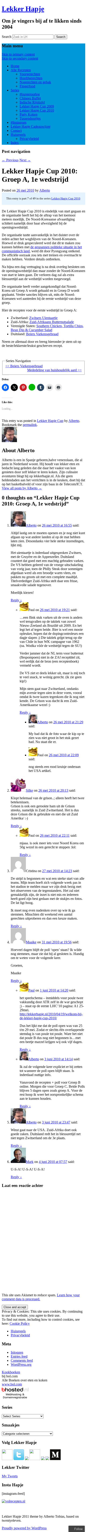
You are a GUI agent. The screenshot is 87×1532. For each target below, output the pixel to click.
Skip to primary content (18, 54)
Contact (16, 130)
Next (25, 160)
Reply (16, 600)
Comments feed (22, 1360)
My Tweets (10, 1476)
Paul (31, 990)
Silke (29, 790)
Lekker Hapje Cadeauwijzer (30, 126)
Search (6, 37)
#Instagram (18, 122)
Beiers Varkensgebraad (42, 334)
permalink (30, 425)
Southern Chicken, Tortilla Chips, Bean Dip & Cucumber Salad (47, 328)
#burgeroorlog (30, 94)
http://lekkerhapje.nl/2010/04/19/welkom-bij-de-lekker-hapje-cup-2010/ (51, 1016)
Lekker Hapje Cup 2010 (37, 110)
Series (15, 90)
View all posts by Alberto (22, 488)
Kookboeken (11, 1372)
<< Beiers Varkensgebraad (24, 366)
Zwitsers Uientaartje (43, 318)
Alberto (44, 190)
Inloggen (17, 1352)
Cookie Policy (20, 1323)
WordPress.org (21, 1364)
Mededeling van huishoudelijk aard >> (54, 370)
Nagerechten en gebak (35, 82)
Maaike (31, 942)
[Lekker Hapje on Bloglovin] (47, 1459)
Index (15, 143)
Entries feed (19, 1356)
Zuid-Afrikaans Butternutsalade (51, 322)
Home (15, 66)
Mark (29, 1162)
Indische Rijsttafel (32, 102)
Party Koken (28, 114)
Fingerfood (27, 86)
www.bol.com (12, 1384)
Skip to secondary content (20, 58)
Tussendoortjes (30, 118)
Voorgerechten (30, 74)
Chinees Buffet (30, 98)
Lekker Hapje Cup (50, 421)
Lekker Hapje (23, 9)
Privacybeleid (29, 138)
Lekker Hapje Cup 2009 (37, 106)
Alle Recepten (21, 70)
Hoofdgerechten (31, 78)
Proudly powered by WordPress (24, 1528)
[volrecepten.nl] (13, 1501)
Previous (10, 160)
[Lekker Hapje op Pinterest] (34, 1459)
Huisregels (18, 134)
